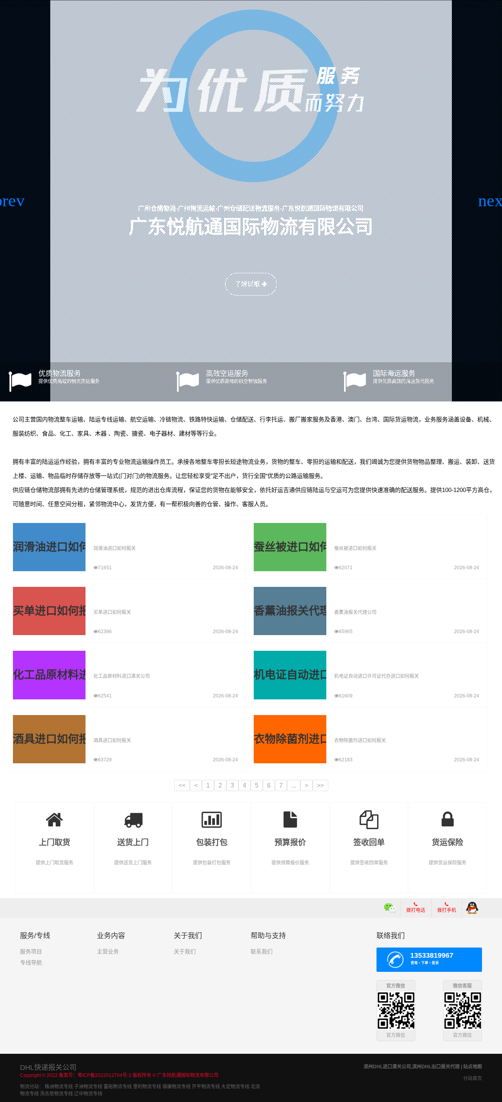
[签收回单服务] (369, 814)
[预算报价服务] (290, 814)
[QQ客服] (472, 908)
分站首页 (472, 1078)
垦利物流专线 (147, 1086)
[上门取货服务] (54, 814)
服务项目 (31, 951)
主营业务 (108, 951)
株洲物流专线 (59, 1086)
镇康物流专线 (176, 1086)
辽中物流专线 (88, 1094)
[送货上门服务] (133, 814)
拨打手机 (446, 910)
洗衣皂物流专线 (56, 1094)
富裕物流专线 (118, 1086)
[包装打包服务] (211, 814)
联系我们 (262, 951)
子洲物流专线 (88, 1086)
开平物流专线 (206, 1086)
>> (320, 785)
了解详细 (248, 284)
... (293, 785)
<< (182, 785)
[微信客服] (390, 908)
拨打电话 (415, 910)
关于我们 (185, 951)
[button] (9, 200)
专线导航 (31, 962)
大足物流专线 (235, 1086)
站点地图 (472, 1066)
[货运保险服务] (447, 814)
